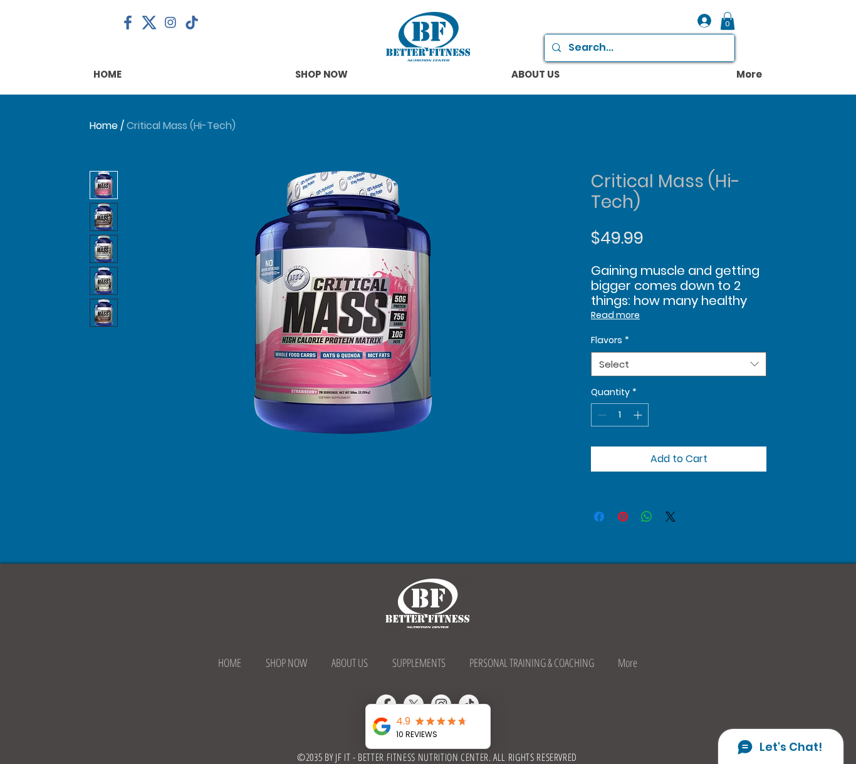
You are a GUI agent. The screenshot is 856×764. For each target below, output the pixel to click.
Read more (615, 315)
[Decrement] (600, 415)
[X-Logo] (149, 22)
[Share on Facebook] (599, 516)
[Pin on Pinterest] (622, 516)
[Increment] (639, 415)
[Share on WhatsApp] (646, 516)
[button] (727, 21)
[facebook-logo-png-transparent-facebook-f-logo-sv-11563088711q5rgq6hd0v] (128, 22)
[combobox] (678, 364)
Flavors (610, 340)
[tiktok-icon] (192, 22)
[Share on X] (670, 516)
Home (104, 125)
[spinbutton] (619, 415)
